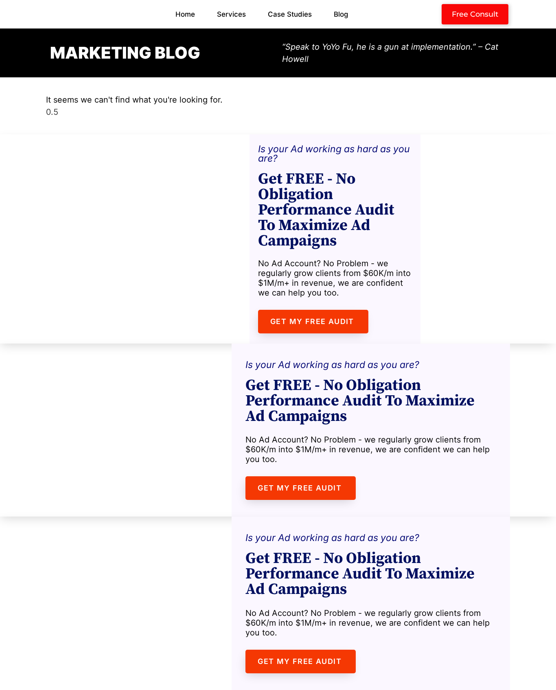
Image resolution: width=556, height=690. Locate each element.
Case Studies (290, 14)
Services (231, 14)
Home (185, 14)
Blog (341, 14)
